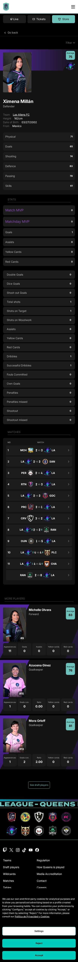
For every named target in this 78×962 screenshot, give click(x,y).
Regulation (43, 860)
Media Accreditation (49, 874)
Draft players (11, 867)
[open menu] (73, 7)
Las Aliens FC (21, 114)
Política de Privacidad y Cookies (32, 916)
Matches (8, 880)
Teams (7, 860)
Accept (39, 955)
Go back (12, 32)
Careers (41, 887)
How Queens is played (50, 867)
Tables (7, 887)
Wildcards (9, 874)
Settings (39, 931)
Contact (42, 880)
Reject (39, 943)
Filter (69, 42)
